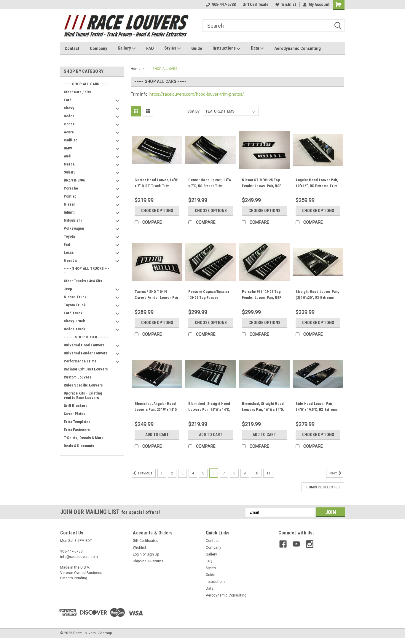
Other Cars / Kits (77, 92)
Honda (69, 124)
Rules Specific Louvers (83, 385)
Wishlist (288, 4)
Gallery (125, 48)
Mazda (69, 164)
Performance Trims (80, 361)
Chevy (69, 108)
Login (137, 554)
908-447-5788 (224, 4)
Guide (196, 48)
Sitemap (105, 633)
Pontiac (70, 196)
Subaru (70, 172)
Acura (69, 132)
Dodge (69, 116)
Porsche (71, 188)
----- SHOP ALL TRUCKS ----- (86, 270)
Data (255, 48)
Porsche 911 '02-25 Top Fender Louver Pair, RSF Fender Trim (261, 298)
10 (256, 473)
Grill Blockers (75, 405)
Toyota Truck (75, 305)
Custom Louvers (77, 377)
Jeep (68, 289)
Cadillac (70, 140)
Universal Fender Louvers (86, 353)
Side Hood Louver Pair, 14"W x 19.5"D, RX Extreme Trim (317, 410)
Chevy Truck (74, 321)
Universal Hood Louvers (84, 345)
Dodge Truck (74, 329)
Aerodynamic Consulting (297, 48)
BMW (68, 148)
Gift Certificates (145, 541)
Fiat (67, 244)
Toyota (69, 236)
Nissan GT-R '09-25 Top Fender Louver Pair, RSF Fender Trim (261, 186)
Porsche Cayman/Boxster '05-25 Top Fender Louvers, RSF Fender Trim (209, 298)
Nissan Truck (75, 297)
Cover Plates (74, 413)
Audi (67, 156)
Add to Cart (157, 434)
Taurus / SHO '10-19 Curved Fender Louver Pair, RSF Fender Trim (157, 298)
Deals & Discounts (79, 446)
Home (136, 69)
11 (269, 473)
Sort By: (193, 111)
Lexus (69, 252)
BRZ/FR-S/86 (74, 180)
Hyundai (70, 260)
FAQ (150, 48)
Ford (67, 100)
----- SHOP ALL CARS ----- (86, 84)
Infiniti (69, 212)
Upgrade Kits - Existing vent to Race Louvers (83, 395)
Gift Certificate (256, 4)
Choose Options (157, 210)
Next (333, 473)
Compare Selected (322, 487)
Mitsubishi (73, 220)
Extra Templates (77, 421)
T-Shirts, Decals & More (83, 438)
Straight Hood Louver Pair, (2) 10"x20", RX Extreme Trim (317, 298)
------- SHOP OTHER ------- (86, 337)
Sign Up (153, 554)
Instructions (225, 48)
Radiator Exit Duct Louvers (86, 369)
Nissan (70, 204)
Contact (72, 48)
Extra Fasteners (77, 429)
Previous (144, 473)
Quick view (157, 171)
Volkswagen (74, 228)
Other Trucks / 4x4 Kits (83, 281)
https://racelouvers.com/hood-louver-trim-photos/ (196, 94)
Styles (170, 48)
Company (98, 48)
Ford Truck (73, 313)
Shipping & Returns (148, 561)
